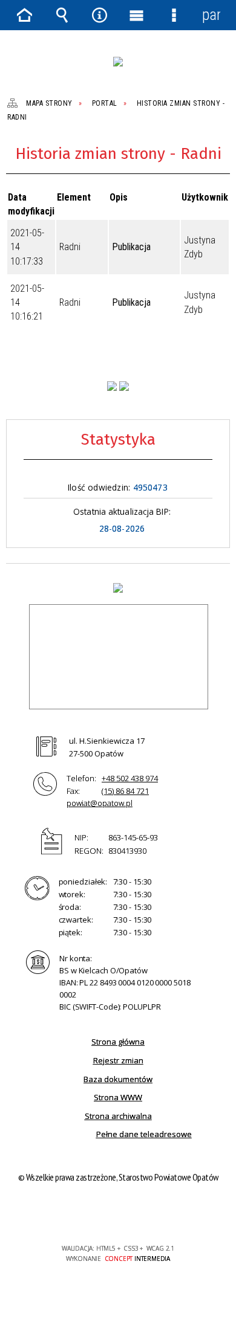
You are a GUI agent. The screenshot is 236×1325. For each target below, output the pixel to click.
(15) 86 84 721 (125, 790)
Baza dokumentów (118, 1079)
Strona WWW (118, 1097)
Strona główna (118, 1041)
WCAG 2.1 (155, 1213)
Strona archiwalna (118, 1116)
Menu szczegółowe (174, 15)
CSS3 (116, 1213)
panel (211, 15)
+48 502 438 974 (130, 778)
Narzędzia (99, 15)
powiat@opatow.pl (100, 803)
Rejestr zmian (118, 1060)
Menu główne (137, 15)
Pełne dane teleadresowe (144, 1134)
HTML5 (98, 1213)
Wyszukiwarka (62, 15)
